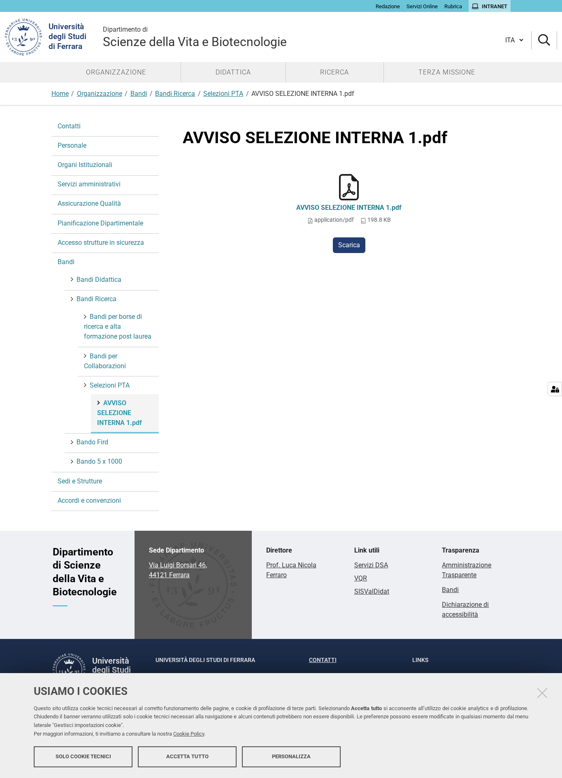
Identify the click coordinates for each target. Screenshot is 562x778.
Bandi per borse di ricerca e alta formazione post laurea (117, 326)
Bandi (138, 94)
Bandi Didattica (99, 279)
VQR (360, 578)
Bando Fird (92, 442)
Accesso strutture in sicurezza (101, 242)
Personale (72, 145)
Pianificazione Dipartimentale (100, 223)
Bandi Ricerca (175, 94)
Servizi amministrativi (89, 184)
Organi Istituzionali (85, 165)
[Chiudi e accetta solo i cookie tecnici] (542, 692)
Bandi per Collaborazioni (105, 361)
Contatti (69, 126)
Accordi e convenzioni (89, 500)
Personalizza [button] (291, 756)
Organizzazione (99, 94)
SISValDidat (371, 591)
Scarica (349, 245)
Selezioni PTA (223, 94)
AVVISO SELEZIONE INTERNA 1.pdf (349, 207)
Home (60, 94)
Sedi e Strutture (80, 481)
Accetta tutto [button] (187, 756)
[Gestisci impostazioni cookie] (555, 389)
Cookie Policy (188, 734)
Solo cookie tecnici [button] (83, 756)
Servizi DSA (371, 565)
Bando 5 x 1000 (99, 461)
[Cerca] (544, 40)
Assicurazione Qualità (89, 203)
